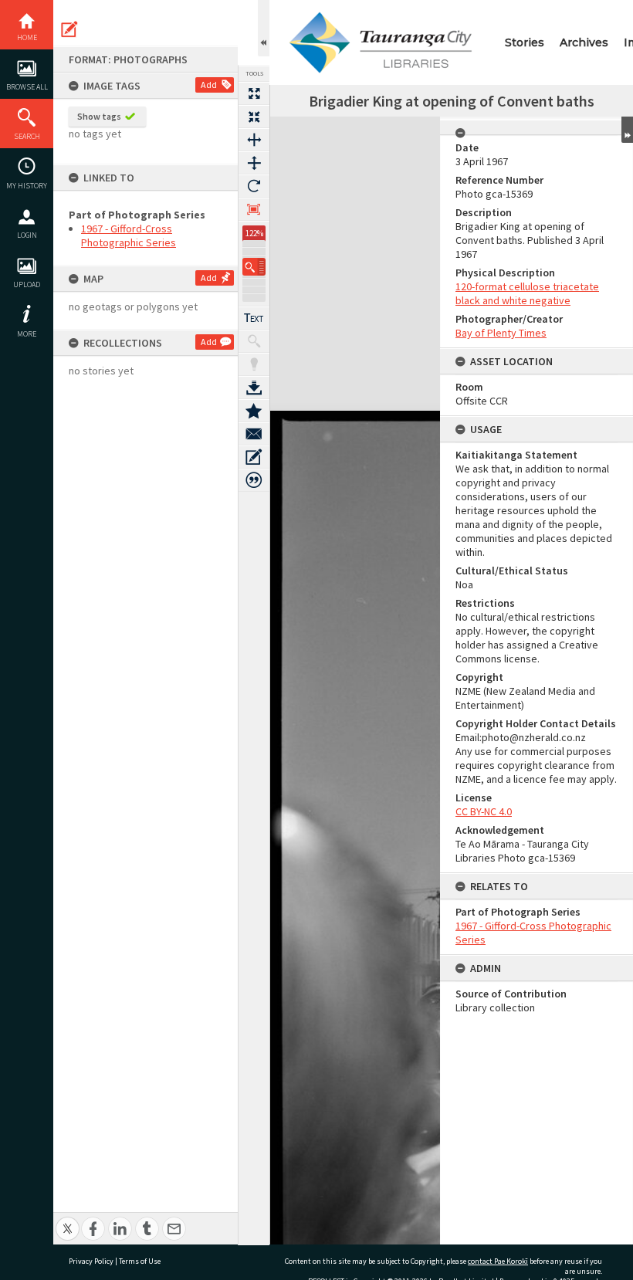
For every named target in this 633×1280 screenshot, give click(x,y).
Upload (26, 284)
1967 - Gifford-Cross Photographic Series (128, 235)
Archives (584, 42)
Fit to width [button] (254, 139)
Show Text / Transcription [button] (254, 318)
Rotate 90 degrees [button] (254, 186)
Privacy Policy (91, 1261)
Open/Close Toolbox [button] (263, 28)
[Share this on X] (68, 1220)
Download (254, 387)
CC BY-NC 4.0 (483, 811)
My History (26, 186)
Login (27, 235)
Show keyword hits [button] (254, 341)
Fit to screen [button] (254, 116)
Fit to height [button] (254, 162)
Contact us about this (254, 433)
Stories (524, 42)
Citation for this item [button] (254, 480)
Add (209, 84)
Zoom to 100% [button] (254, 209)
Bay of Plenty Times (501, 333)
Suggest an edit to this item (69, 29)
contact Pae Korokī (498, 1261)
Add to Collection (254, 410)
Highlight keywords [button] (254, 364)
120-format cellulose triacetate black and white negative (527, 293)
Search (27, 136)
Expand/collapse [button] (627, 130)
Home (27, 37)
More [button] (26, 334)
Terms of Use (140, 1261)
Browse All (27, 87)
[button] (254, 267)
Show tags (99, 116)
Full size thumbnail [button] (254, 93)
